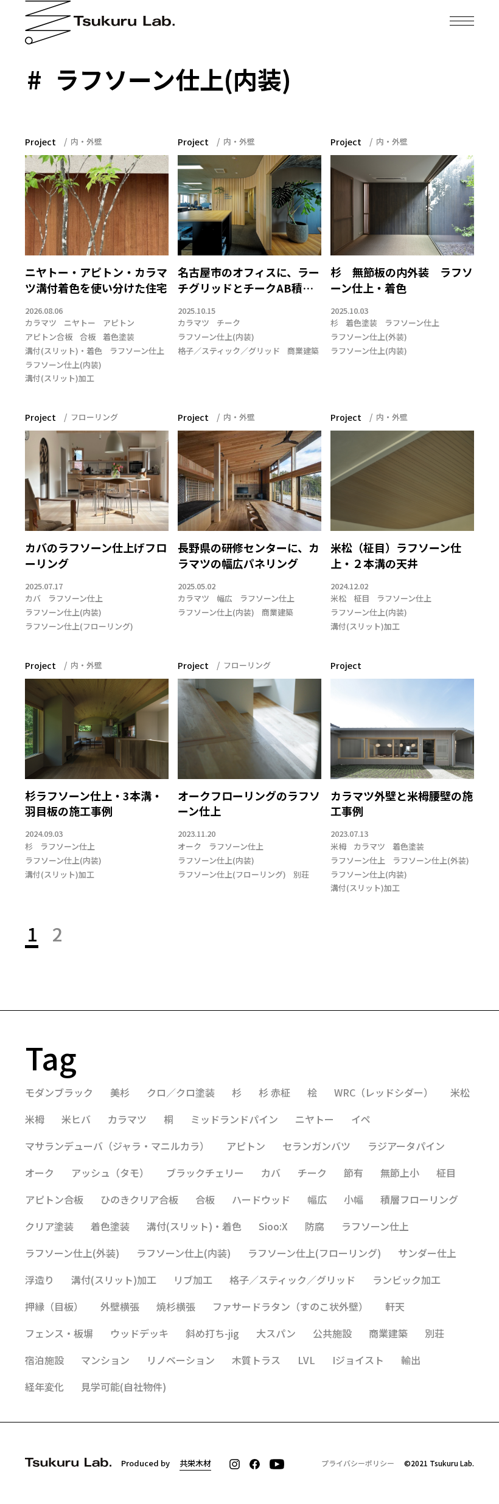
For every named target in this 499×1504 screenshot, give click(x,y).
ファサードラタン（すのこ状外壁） (290, 1306)
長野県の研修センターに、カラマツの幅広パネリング (248, 555)
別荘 (301, 874)
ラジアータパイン (406, 1145)
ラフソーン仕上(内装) (63, 364)
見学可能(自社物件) (123, 1386)
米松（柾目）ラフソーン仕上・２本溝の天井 (395, 555)
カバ (33, 598)
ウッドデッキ (139, 1333)
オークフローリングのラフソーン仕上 (249, 803)
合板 (88, 336)
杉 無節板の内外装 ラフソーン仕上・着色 (401, 280)
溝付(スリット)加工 (59, 378)
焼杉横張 (175, 1306)
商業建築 (303, 350)
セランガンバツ (316, 1145)
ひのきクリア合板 (139, 1199)
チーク (228, 322)
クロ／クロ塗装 (181, 1092)
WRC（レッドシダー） (383, 1092)
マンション (105, 1360)
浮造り (39, 1279)
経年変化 (44, 1386)
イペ (361, 1119)
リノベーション (181, 1360)
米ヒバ (76, 1119)
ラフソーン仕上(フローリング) (79, 626)
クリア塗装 (49, 1226)
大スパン (276, 1333)
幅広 (224, 598)
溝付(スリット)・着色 (63, 350)
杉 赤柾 (274, 1092)
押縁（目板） (54, 1306)
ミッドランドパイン (234, 1119)
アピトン (118, 322)
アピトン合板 (48, 336)
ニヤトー (80, 322)
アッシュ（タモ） (110, 1172)
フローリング (94, 417)
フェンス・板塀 (59, 1333)
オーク (189, 846)
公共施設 (332, 1333)
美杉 (120, 1092)
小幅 (353, 1199)
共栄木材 (195, 1463)
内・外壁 (86, 141)
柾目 (361, 598)
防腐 (314, 1226)
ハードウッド (261, 1199)
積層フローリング (419, 1199)
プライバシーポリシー (357, 1463)
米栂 (338, 846)
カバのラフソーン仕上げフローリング (96, 555)
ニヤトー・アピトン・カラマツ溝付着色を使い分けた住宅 (96, 280)
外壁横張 (119, 1306)
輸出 (410, 1360)
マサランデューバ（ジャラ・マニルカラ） (117, 1145)
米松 (338, 598)
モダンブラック (59, 1092)
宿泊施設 (44, 1360)
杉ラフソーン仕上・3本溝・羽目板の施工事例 (93, 803)
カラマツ (41, 322)
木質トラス (256, 1360)
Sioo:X (273, 1226)
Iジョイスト (358, 1360)
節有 (353, 1172)
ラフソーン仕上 (137, 350)
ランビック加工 (406, 1279)
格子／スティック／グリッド (229, 350)
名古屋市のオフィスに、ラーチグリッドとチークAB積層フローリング (248, 280)
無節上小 (399, 1172)
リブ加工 (192, 1279)
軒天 (395, 1306)
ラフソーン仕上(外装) (368, 336)
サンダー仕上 (427, 1253)
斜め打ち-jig (212, 1333)
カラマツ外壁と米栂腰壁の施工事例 (401, 803)
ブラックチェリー (205, 1172)
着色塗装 (118, 336)
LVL (306, 1360)
